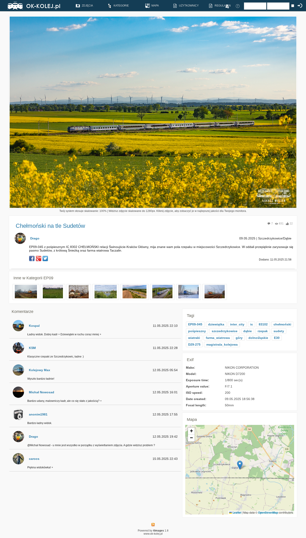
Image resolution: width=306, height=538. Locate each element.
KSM (32, 348)
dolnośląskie (258, 338)
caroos (34, 459)
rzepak (263, 331)
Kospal (34, 325)
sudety (279, 331)
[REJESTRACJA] (226, 6)
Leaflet (236, 512)
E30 (277, 338)
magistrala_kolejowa (222, 344)
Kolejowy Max (39, 370)
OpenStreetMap (268, 512)
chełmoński (282, 324)
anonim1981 (38, 414)
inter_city (237, 324)
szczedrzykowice (224, 331)
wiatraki (194, 338)
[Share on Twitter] (45, 258)
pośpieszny (197, 331)
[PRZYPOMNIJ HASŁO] (237, 6)
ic (251, 324)
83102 (263, 324)
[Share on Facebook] (31, 258)
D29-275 (194, 344)
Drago (34, 238)
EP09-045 (195, 324)
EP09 (48, 278)
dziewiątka (216, 324)
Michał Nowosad (41, 392)
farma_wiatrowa (218, 338)
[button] (240, 465)
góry (239, 338)
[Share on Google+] (38, 258)
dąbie (247, 331)
